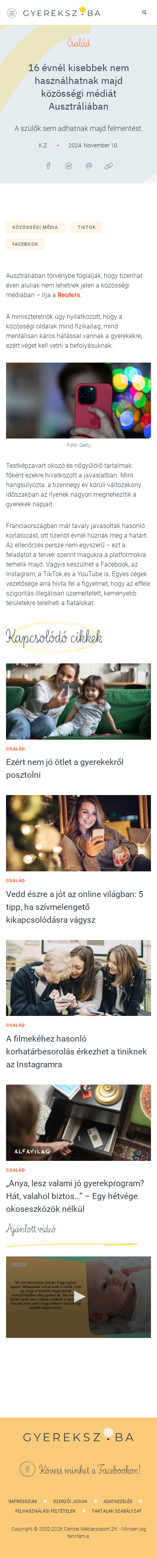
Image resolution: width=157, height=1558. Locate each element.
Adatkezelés (117, 1501)
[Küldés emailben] (89, 166)
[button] (78, 1296)
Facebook (25, 244)
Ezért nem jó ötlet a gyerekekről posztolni (65, 768)
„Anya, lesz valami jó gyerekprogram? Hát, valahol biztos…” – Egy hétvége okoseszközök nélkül (75, 1196)
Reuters (69, 295)
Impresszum (22, 1501)
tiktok (87, 227)
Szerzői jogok (70, 1501)
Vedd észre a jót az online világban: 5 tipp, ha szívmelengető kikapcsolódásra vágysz (74, 907)
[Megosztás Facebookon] (48, 166)
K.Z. (44, 145)
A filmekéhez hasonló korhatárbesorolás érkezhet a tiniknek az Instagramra (76, 1051)
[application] (78, 1297)
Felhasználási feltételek (45, 1511)
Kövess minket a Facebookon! (90, 1470)
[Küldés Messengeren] (68, 166)
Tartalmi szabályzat (117, 1511)
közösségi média (35, 227)
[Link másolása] (109, 166)
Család (78, 43)
